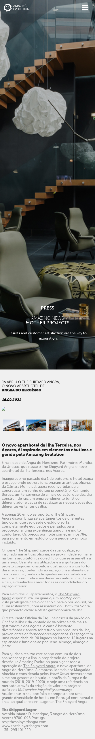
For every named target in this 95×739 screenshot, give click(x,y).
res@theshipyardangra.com (24, 722)
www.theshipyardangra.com (25, 726)
